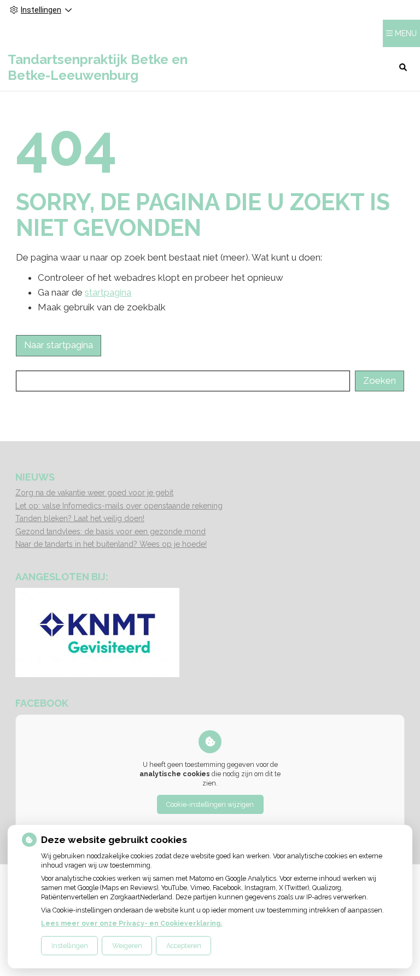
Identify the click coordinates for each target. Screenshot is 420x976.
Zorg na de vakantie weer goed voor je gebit (94, 492)
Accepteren (183, 946)
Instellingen (69, 946)
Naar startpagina (58, 344)
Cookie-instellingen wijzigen (210, 804)
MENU (406, 33)
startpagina (108, 292)
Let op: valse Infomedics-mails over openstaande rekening (119, 505)
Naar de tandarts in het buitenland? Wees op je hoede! (111, 544)
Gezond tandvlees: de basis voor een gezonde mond (110, 531)
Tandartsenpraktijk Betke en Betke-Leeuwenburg (98, 67)
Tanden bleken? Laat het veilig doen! (79, 518)
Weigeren (127, 946)
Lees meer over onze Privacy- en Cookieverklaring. (131, 923)
